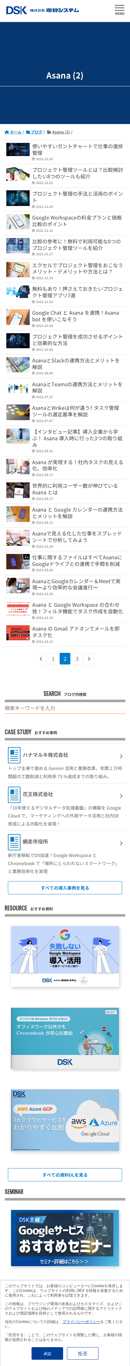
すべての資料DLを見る (65, 1175)
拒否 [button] (82, 1353)
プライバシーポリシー (81, 1321)
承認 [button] (47, 1353)
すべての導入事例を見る (65, 888)
